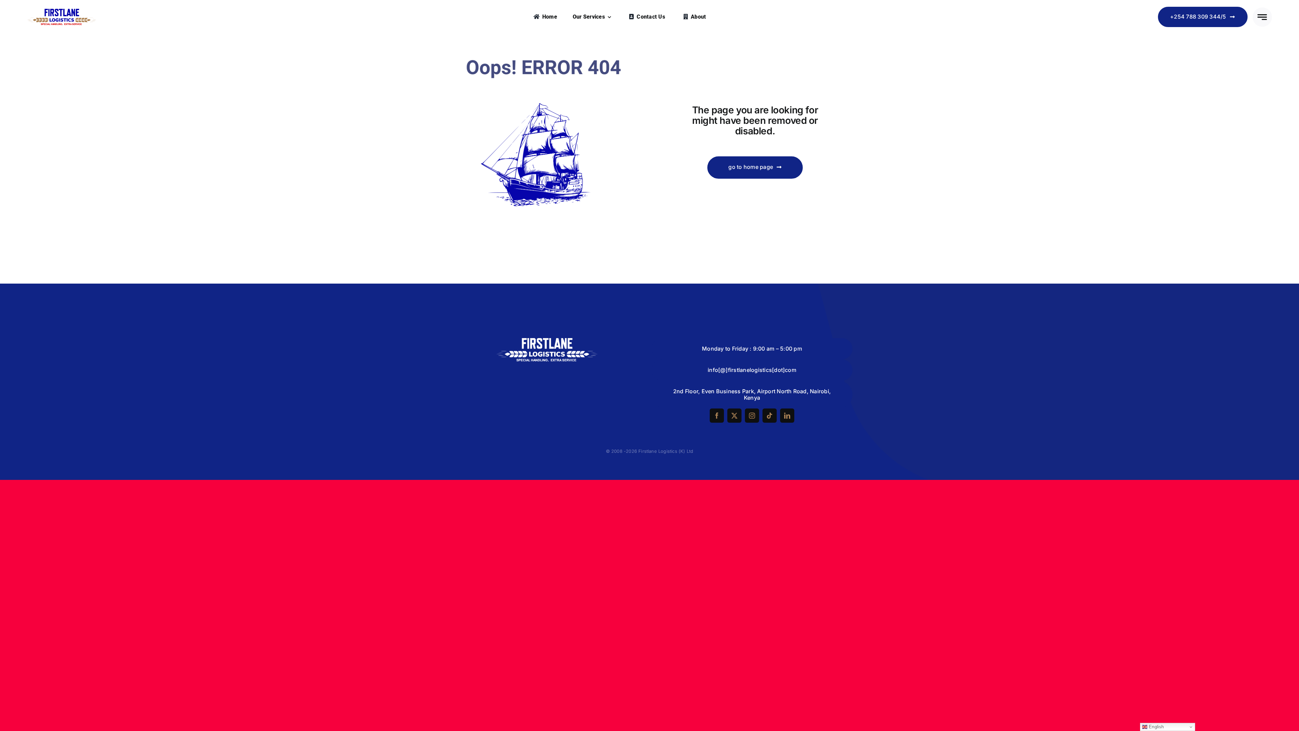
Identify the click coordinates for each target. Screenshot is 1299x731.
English (1155, 726)
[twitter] (734, 415)
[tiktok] (769, 415)
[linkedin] (787, 415)
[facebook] (717, 415)
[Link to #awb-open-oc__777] (1262, 17)
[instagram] (752, 415)
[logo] (61, 11)
